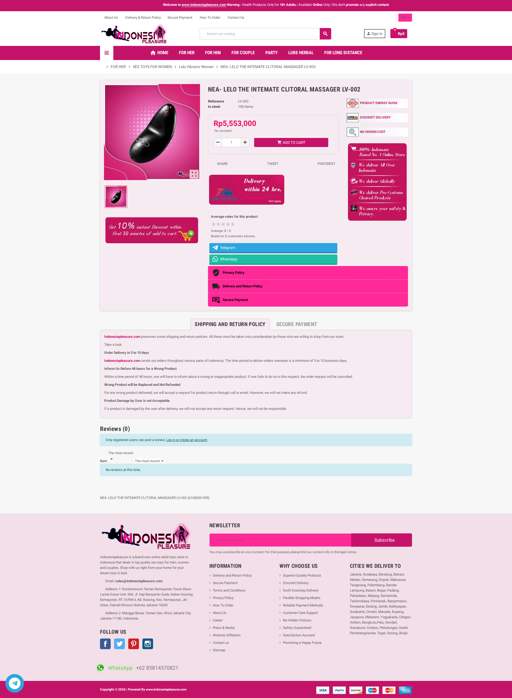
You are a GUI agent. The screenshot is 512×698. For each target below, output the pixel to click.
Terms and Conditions (229, 590)
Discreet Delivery (296, 583)
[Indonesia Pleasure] (133, 33)
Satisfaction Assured (299, 635)
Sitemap (219, 650)
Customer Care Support (300, 613)
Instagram (147, 643)
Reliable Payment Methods (303, 605)
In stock (214, 107)
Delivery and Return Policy (232, 575)
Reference (216, 101)
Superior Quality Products (302, 575)
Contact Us (235, 17)
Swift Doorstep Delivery (300, 590)
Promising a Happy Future (302, 643)
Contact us (221, 643)
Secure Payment (179, 17)
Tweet (272, 164)
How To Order (209, 17)
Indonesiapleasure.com (122, 337)
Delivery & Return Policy (143, 17)
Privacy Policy (223, 598)
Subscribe (384, 540)
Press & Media (224, 628)
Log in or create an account (187, 440)
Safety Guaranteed (297, 628)
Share (222, 164)
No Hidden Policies (297, 620)
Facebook (105, 643)
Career (218, 620)
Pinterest (326, 164)
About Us (110, 17)
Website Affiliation (227, 635)
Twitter (119, 643)
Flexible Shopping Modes (302, 598)
